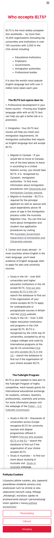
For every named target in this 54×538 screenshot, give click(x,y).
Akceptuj (27, 529)
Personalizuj (27, 513)
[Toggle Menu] (48, 3)
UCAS (23, 314)
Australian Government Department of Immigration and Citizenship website (27, 238)
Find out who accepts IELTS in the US (26, 352)
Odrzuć (27, 521)
